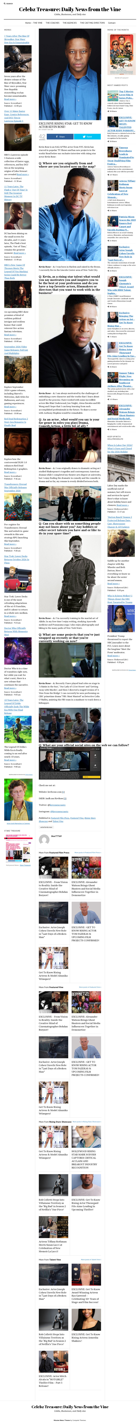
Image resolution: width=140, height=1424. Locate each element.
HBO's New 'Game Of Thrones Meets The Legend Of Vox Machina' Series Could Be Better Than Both (16, 271)
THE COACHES (52, 22)
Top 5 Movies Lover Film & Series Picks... (126, 94)
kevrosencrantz (57, 804)
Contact (112, 22)
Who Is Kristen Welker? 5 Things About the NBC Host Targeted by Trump (119, 599)
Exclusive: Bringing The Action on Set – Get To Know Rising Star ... (121, 319)
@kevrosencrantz (59, 811)
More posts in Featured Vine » (90, 987)
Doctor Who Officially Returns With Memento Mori (16, 631)
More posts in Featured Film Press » (88, 852)
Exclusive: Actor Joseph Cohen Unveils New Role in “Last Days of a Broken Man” (52, 932)
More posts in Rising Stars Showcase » (87, 1122)
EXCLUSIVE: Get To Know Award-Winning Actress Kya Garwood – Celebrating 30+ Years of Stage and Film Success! (86, 1296)
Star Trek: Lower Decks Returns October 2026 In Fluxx (16, 559)
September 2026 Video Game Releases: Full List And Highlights (16, 350)
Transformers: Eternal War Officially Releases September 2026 (15, 487)
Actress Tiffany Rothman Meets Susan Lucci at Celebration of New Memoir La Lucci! (53, 1246)
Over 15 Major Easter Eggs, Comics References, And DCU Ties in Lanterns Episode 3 (16, 116)
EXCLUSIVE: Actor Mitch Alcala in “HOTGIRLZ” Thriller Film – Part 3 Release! (52, 1380)
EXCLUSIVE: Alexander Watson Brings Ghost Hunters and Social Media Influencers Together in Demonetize (86, 888)
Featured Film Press (60, 817)
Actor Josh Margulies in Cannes (18, 823)
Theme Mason (29, 774)
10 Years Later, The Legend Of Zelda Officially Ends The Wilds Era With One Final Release (16, 707)
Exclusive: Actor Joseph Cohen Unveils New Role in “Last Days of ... (120, 253)
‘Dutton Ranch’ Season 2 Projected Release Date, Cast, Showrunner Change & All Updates (119, 522)
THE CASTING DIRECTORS (92, 22)
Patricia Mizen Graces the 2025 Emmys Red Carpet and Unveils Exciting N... (121, 223)
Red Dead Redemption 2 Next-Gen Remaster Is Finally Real (16, 422)
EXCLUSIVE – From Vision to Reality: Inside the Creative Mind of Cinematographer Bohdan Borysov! (53, 888)
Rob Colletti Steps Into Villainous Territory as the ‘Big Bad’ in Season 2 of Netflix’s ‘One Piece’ (52, 1204)
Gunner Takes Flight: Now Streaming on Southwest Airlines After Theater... (120, 379)
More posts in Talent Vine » (91, 1259)
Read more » (10, 99)
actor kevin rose (46, 827)
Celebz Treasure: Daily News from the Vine (70, 9)
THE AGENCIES (70, 22)
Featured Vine (76, 817)
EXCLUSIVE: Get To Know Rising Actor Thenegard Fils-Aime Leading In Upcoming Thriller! (86, 1204)
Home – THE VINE (33, 22)
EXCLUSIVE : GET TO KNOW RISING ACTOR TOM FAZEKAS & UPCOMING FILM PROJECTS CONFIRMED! (85, 934)
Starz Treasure (25, 865)
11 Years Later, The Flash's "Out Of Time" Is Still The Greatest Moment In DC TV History (15, 193)
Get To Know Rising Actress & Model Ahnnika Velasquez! (53, 975)
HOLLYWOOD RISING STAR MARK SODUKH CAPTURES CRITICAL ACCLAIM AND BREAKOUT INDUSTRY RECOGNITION (84, 1159)
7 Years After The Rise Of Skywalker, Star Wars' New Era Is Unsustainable (16, 39)
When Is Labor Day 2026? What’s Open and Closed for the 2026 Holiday (119, 448)
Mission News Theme (62, 1420)
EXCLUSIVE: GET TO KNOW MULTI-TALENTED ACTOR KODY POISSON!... (121, 124)
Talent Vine (58, 821)
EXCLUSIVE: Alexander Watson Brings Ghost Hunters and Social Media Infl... (121, 412)
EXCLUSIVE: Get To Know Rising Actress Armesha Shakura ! (86, 1337)
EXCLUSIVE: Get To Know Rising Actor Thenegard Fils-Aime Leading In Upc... (121, 349)
